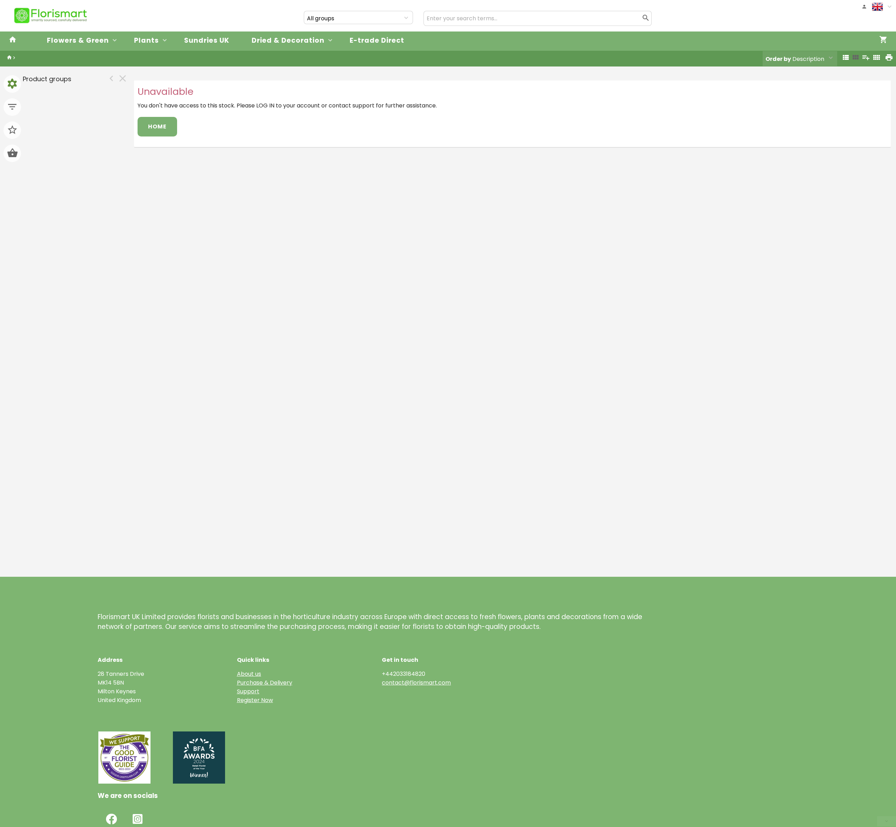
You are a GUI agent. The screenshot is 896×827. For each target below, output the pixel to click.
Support (248, 691)
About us (249, 674)
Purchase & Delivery (264, 683)
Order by (778, 59)
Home (157, 126)
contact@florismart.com (416, 683)
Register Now (255, 700)
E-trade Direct (377, 40)
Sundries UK (206, 40)
